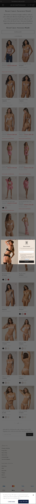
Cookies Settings (11, 501)
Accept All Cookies (23, 501)
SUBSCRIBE (27, 261)
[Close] (33, 495)
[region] (18, 498)
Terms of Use (27, 258)
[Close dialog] (34, 241)
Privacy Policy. (27, 259)
